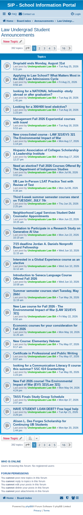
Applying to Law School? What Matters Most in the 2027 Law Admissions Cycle (46, 77)
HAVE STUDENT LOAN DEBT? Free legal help (45, 409)
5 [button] (54, 48)
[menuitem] (12, 14)
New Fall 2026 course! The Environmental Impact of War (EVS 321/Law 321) (42, 382)
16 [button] (63, 48)
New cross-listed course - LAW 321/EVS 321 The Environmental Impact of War (44, 136)
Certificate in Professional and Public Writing (45, 353)
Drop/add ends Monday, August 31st (39, 63)
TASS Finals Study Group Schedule (38, 396)
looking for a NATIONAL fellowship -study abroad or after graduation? (43, 92)
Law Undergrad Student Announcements (25, 32)
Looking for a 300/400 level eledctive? (40, 106)
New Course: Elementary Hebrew (36, 341)
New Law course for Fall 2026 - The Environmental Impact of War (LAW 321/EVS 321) (44, 310)
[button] (27, 48)
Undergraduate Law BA (42, 66)
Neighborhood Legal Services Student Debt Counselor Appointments (44, 214)
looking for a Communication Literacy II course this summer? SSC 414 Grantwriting (47, 367)
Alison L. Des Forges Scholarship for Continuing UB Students (39, 422)
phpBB (29, 506)
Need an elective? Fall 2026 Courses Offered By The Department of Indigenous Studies (46, 167)
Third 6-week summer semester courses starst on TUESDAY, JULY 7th (46, 198)
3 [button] (44, 48)
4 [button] (49, 48)
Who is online (11, 461)
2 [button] (39, 48)
